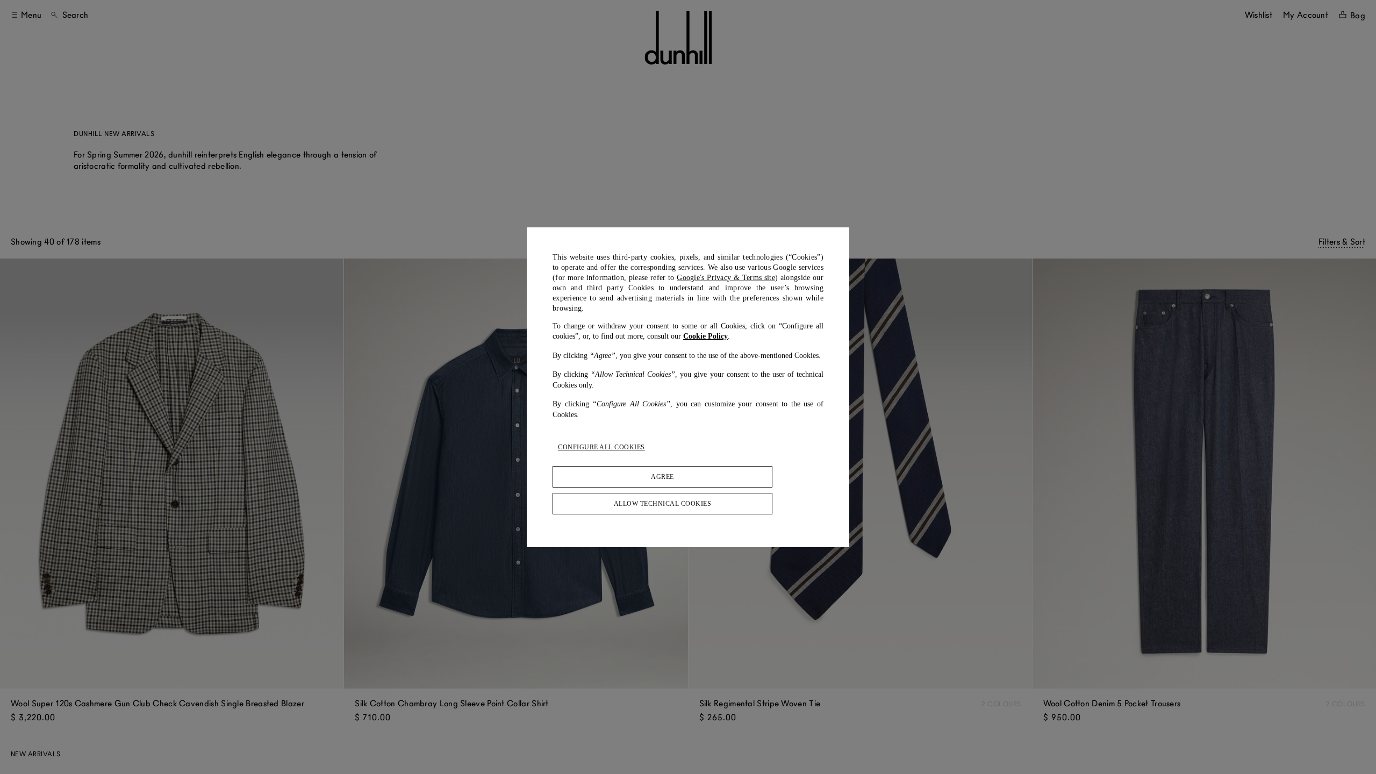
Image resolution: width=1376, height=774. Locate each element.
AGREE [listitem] (662, 477)
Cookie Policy (705, 336)
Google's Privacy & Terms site (726, 278)
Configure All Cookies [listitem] (601, 447)
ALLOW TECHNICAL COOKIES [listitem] (663, 503)
